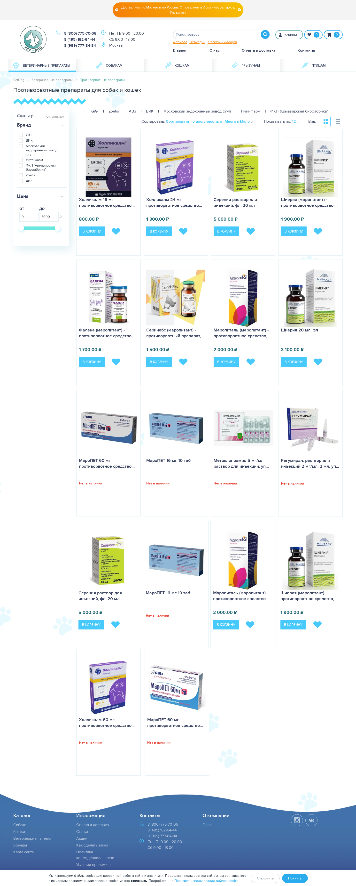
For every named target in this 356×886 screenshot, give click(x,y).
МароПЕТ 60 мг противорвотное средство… (107, 463)
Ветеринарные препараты (46, 65)
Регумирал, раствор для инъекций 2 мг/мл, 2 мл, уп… (310, 463)
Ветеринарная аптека (32, 838)
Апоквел (180, 41)
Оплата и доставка (259, 50)
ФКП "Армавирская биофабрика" (41, 167)
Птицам (318, 65)
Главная (180, 50)
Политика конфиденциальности (95, 855)
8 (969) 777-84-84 (80, 45)
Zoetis (30, 175)
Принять (295, 878)
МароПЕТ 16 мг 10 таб (168, 460)
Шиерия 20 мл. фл (299, 330)
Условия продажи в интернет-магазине (93, 867)
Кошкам (182, 65)
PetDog (18, 79)
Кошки (19, 831)
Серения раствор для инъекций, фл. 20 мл (235, 202)
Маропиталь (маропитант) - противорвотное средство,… (242, 333)
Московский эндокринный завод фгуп (41, 150)
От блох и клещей (222, 41)
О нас (214, 50)
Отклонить (265, 878)
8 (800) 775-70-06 (80, 33)
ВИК (29, 140)
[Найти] (265, 34)
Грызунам (250, 65)
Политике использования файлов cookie (206, 880)
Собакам (114, 65)
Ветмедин (197, 41)
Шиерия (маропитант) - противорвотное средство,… (309, 202)
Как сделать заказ (92, 845)
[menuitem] (42, 65)
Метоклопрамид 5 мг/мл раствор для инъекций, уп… (241, 463)
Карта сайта (23, 852)
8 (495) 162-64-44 (79, 39)
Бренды (20, 845)
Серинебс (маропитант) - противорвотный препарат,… (175, 333)
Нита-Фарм (34, 160)
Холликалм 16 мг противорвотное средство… (107, 202)
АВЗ (29, 181)
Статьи (82, 831)
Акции (81, 838)
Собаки (19, 825)
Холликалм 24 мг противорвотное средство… (174, 202)
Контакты (306, 50)
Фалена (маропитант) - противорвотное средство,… (107, 333)
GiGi (29, 135)
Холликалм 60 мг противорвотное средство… (107, 722)
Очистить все (55, 116)
